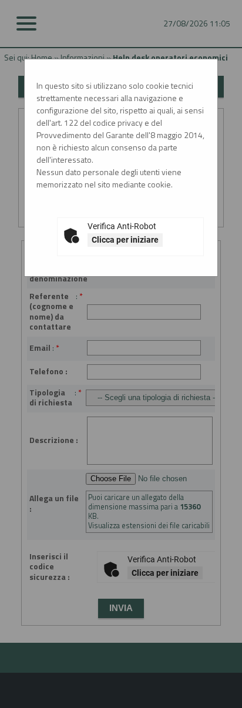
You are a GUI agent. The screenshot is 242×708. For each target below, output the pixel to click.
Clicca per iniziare (125, 239)
